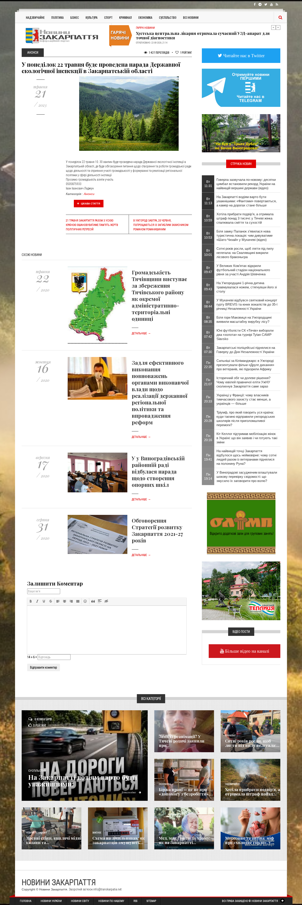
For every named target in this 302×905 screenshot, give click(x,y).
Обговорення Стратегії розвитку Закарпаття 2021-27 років (157, 530)
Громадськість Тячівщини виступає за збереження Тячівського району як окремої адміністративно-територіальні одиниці (159, 295)
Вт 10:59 (208, 218)
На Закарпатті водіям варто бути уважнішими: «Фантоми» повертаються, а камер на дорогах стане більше (246, 201)
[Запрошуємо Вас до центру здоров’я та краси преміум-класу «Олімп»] (241, 523)
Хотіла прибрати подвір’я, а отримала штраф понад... (252, 792)
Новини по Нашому (111, 901)
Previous (273, 27)
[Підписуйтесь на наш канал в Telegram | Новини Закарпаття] (241, 87)
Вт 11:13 (208, 201)
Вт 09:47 (208, 270)
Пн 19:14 (208, 476)
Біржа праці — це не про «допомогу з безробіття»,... (186, 792)
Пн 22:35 (208, 365)
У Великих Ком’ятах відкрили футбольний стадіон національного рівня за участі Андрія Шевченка (243, 270)
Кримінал (125, 17)
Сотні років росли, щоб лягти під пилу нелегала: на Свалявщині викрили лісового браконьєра (245, 253)
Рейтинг (186, 52)
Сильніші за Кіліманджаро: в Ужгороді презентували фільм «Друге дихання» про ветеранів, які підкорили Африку (245, 365)
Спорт (108, 17)
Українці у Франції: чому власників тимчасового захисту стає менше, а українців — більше (243, 399)
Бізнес (74, 17)
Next (278, 27)
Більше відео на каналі (246, 651)
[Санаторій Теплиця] (241, 590)
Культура (91, 17)
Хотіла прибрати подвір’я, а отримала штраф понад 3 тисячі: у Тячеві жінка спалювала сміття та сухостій (244, 218)
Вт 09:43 (208, 287)
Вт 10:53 (208, 235)
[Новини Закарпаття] (65, 35)
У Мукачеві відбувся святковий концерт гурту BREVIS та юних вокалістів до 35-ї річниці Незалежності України (246, 304)
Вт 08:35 (208, 319)
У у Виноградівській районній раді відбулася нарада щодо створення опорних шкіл (158, 471)
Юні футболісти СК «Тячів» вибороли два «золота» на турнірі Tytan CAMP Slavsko (244, 335)
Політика (57, 17)
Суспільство (167, 17)
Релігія (162, 832)
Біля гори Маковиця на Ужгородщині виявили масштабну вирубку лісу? (243, 319)
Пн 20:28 (208, 419)
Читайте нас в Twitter (243, 55)
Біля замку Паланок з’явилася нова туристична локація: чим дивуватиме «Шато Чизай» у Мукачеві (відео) (244, 235)
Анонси (89, 194)
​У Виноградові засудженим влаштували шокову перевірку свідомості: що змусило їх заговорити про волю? (246, 476)
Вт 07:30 (208, 350)
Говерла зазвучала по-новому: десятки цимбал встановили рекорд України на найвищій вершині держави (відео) (246, 184)
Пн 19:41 (208, 457)
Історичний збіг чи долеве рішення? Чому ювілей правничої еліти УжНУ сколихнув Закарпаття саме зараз (243, 382)
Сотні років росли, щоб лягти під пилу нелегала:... (252, 743)
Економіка (145, 17)
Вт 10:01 (208, 253)
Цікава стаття (90, 203)
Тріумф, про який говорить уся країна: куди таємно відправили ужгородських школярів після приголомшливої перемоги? (245, 418)
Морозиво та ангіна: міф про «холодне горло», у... (249, 840)
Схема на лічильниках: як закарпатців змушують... (118, 840)
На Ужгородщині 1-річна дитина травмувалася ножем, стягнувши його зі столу (246, 287)
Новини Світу (80, 901)
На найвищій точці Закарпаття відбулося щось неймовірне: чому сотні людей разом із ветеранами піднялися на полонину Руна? (246, 457)
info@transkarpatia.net (107, 889)
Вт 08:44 (208, 304)
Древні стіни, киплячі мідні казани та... (53, 840)
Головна (25, 901)
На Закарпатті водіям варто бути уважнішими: (82, 780)
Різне (228, 832)
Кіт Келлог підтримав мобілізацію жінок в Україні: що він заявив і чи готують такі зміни (246, 438)
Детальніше (141, 333)
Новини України (51, 901)
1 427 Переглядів (158, 52)
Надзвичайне (35, 17)
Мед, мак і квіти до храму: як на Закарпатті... (184, 840)
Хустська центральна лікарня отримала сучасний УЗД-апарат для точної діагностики (203, 35)
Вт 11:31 (208, 184)
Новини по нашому (36, 832)
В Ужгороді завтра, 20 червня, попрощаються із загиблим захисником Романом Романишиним (160, 225)
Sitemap (151, 901)
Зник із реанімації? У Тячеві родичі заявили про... (181, 741)
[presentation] (31, 601)
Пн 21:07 (208, 382)
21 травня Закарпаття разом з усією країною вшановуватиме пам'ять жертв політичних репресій (92, 225)
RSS (135, 901)
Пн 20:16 (208, 438)
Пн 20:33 (208, 399)
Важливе (96, 832)
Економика (165, 784)
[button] (31, 601)
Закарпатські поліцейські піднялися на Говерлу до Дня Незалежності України (245, 350)
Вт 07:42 (208, 334)
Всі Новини (191, 17)
